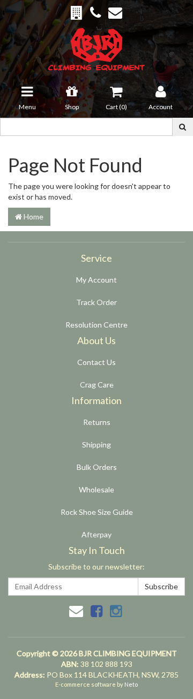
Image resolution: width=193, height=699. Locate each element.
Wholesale (96, 489)
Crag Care (97, 384)
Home (32, 216)
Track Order (96, 302)
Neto (131, 684)
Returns (96, 422)
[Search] (182, 127)
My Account (96, 279)
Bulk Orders (97, 467)
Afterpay (96, 534)
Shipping (96, 444)
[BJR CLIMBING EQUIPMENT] (96, 43)
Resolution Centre (96, 324)
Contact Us (96, 362)
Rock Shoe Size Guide (97, 511)
